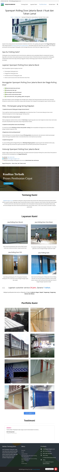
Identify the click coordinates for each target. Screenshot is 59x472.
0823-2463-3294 (11, 157)
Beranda (23, 450)
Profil (22, 452)
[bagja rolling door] (17, 320)
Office (44, 460)
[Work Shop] (42, 455)
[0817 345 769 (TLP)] (42, 451)
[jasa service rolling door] (42, 397)
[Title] (2, 4)
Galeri (22, 461)
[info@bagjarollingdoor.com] (42, 449)
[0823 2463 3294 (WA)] (42, 453)
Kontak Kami (24, 463)
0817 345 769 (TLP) (47, 451)
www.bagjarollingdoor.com (13, 158)
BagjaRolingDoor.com (8, 200)
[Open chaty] (55, 469)
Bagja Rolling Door (26, 469)
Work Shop (45, 455)
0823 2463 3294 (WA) (47, 453)
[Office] (42, 459)
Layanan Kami (24, 454)
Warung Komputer (36, 469)
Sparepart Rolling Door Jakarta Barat (20, 45)
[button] (57, 4)
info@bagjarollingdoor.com (49, 449)
